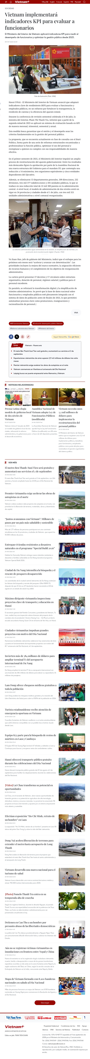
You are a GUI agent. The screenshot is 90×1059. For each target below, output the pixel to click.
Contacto (85, 1030)
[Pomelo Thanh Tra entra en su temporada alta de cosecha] (72, 901)
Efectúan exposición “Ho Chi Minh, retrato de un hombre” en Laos (30, 817)
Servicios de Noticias (63, 1030)
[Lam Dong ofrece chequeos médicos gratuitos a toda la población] (72, 692)
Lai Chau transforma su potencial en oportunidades (29, 786)
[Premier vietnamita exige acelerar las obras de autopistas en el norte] (72, 500)
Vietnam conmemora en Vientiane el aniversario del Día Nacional (40, 369)
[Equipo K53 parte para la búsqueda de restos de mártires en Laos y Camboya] (72, 742)
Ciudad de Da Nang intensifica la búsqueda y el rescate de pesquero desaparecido (30, 571)
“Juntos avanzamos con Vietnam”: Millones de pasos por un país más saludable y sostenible (29, 520)
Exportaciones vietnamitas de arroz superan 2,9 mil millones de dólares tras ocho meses (46, 359)
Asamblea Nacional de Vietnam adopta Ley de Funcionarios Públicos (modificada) (44, 414)
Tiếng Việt (45, 2)
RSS (78, 1026)
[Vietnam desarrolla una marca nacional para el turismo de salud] (72, 877)
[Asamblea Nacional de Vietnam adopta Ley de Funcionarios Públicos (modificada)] (45, 397)
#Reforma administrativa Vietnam (22, 328)
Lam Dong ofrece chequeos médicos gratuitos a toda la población (30, 686)
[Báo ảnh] (43, 1018)
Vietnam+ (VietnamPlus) (22, 2)
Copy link (28, 336)
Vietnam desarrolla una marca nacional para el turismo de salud (30, 871)
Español (66, 2)
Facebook (11, 336)
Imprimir (22, 336)
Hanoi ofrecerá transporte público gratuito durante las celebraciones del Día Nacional (28, 761)
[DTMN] (28, 1018)
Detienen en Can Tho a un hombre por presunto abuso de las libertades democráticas (30, 924)
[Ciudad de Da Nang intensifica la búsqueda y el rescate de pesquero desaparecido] (72, 577)
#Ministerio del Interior (46, 328)
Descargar (45, 1002)
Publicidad (76, 1030)
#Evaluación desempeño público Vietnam (47, 323)
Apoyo (84, 1026)
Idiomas (45, 1030)
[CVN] (12, 1018)
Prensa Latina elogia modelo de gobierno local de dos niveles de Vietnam (18, 414)
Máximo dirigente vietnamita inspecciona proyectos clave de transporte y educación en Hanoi (29, 602)
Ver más (12, 462)
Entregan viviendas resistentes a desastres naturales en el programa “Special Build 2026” (30, 546)
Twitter (16, 336)
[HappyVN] (58, 1018)
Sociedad (9, 8)
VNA (52, 1030)
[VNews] (82, 1018)
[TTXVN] (72, 1018)
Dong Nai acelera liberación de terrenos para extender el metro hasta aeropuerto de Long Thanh (29, 844)
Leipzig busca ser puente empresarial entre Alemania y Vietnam (39, 373)
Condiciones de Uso (68, 1026)
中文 (72, 2)
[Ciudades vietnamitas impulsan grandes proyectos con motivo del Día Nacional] (72, 637)
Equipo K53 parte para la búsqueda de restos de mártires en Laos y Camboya (30, 736)
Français (59, 2)
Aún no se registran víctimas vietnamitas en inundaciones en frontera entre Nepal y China (29, 949)
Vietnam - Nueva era (33, 345)
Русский (78, 2)
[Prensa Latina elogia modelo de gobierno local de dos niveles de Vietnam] (18, 397)
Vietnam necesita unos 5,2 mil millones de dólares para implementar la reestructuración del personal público (70, 417)
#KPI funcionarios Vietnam (19, 323)
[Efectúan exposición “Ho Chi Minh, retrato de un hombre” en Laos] (72, 823)
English (52, 2)
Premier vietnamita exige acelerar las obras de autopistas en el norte (41, 365)
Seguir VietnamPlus (60, 337)
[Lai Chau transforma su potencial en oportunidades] (72, 792)
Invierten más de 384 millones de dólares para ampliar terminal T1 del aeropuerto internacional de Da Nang (30, 659)
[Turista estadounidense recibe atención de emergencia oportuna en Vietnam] (72, 716)
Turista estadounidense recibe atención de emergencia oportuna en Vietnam (28, 711)
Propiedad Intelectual (51, 1026)
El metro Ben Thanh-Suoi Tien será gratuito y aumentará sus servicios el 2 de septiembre (44, 352)
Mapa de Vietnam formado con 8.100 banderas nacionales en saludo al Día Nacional (30, 980)
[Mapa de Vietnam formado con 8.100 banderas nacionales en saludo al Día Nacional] (72, 986)
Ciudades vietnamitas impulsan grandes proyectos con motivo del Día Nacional (27, 632)
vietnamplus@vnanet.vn (56, 1044)
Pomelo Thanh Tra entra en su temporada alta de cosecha (25, 895)
